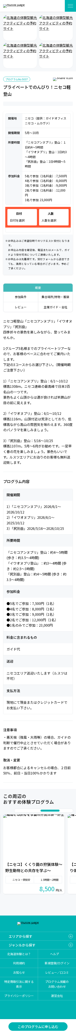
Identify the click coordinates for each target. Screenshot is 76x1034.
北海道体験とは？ (19, 954)
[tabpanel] (33, 854)
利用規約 (19, 963)
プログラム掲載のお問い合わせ (57, 983)
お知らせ (19, 972)
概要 (38, 288)
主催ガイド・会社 (55, 307)
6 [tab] (38, 811)
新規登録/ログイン (57, 963)
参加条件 (21, 297)
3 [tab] (26, 811)
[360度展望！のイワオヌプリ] (56, 27)
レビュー (21, 307)
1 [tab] (17, 811)
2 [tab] (21, 811)
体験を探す (56, 6)
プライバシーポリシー (19, 996)
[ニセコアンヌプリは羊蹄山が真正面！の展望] (20, 27)
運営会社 (57, 996)
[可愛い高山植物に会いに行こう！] (20, 55)
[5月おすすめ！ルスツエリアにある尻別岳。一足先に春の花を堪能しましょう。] (56, 55)
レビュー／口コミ (57, 972)
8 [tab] (62, 811)
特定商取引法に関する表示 (19, 983)
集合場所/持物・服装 (55, 297)
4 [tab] (30, 811)
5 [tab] (34, 811)
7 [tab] (50, 811)
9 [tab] (66, 811)
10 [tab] (70, 811)
